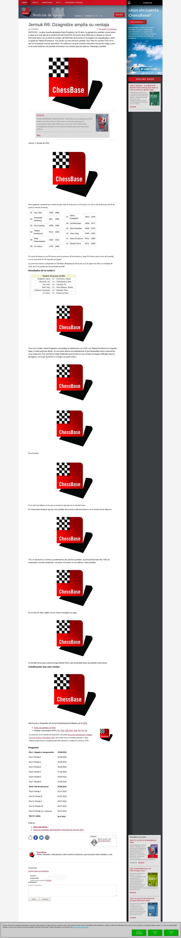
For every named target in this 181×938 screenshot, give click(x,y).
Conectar (147, 3)
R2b (66, 731)
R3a (71, 731)
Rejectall (155, 932)
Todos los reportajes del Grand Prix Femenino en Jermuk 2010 (58, 830)
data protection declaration (80, 927)
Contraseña (34, 878)
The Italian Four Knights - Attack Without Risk (142, 900)
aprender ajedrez (74, 2)
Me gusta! (102, 29)
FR (101, 16)
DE (93, 16)
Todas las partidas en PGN (45, 728)
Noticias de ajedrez (49, 15)
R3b (75, 731)
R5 (82, 731)
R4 (79, 731)
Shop (24, 2)
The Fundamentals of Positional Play (140, 870)
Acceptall (171, 932)
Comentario (32, 882)
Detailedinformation (139, 932)
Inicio (35, 2)
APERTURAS (47, 2)
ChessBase (41, 852)
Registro (48, 880)
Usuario (33, 876)
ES (99, 16)
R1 (59, 731)
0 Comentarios (112, 29)
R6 (86, 731)
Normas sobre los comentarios (38, 871)
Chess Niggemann (104, 841)
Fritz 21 (40, 115)
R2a (62, 731)
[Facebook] (35, 837)
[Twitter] (41, 837)
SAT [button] (58, 2)
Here (162, 925)
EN (96, 16)
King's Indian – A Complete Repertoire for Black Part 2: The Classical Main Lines (144, 88)
